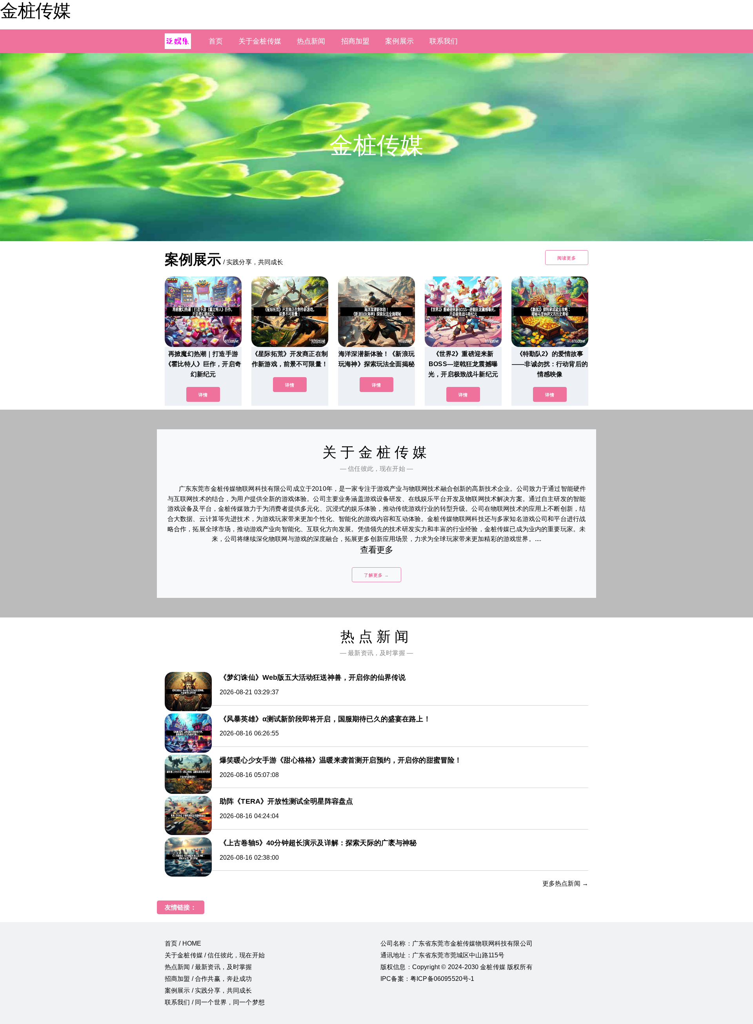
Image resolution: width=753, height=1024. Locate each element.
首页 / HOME (183, 943)
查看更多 (376, 550)
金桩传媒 (35, 10)
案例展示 (399, 41)
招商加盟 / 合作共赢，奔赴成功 (208, 978)
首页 (216, 41)
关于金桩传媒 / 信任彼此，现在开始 (215, 955)
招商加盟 (355, 41)
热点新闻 (311, 41)
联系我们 (443, 41)
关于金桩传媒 (259, 41)
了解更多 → (376, 575)
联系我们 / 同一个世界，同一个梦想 (215, 1002)
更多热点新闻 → (565, 883)
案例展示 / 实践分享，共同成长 (208, 990)
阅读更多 (566, 258)
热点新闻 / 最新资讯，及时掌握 (208, 967)
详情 (203, 394)
